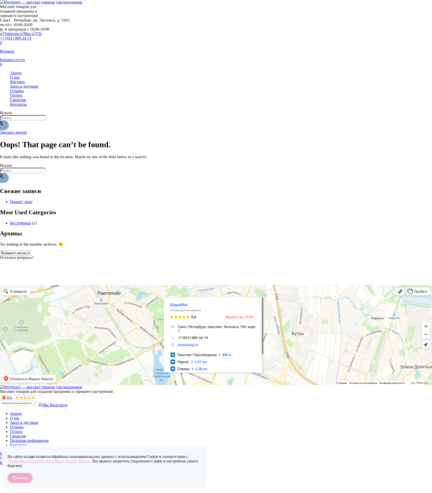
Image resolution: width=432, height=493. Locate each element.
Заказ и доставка (24, 86)
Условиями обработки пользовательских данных (49, 461)
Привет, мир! (21, 202)
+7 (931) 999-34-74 (15, 38)
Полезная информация (29, 440)
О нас (15, 77)
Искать (6, 113)
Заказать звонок (13, 132)
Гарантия (18, 100)
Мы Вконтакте (55, 405)
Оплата (16, 95)
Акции (16, 73)
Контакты (18, 104)
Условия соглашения (17, 490)
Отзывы (17, 91)
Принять (20, 478)
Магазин (17, 82)
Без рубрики (20, 223)
